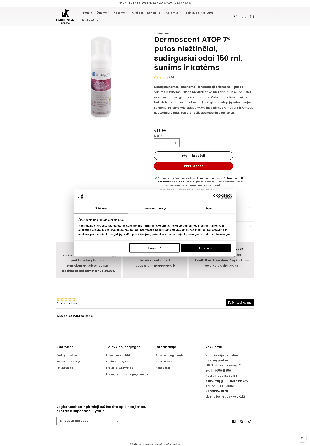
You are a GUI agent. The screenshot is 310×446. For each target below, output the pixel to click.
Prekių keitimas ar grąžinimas (127, 374)
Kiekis (158, 135)
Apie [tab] (209, 208)
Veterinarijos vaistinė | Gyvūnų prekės (159, 444)
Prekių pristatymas (119, 368)
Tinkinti (152, 247)
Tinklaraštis (64, 368)
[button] (103, 13)
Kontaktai (163, 368)
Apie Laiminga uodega (171, 355)
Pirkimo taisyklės (118, 361)
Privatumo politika (119, 355)
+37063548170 (216, 391)
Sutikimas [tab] (101, 208)
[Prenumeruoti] (117, 421)
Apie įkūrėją (164, 361)
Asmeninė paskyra (69, 361)
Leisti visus (206, 247)
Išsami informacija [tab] (155, 208)
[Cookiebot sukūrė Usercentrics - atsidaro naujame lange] (216, 196)
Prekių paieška (66, 355)
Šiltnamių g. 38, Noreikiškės (226, 381)
